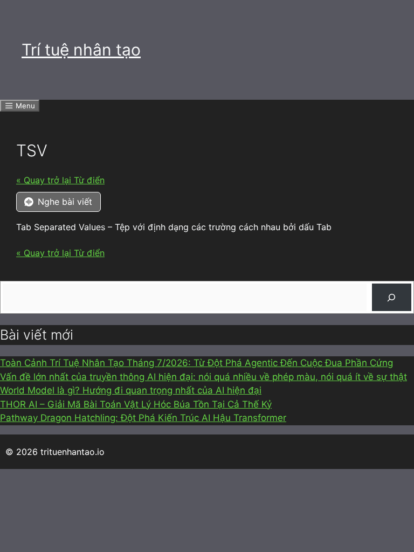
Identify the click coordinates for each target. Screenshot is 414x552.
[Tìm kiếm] (391, 297)
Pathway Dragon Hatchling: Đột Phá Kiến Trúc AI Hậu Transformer (143, 417)
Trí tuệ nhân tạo (81, 49)
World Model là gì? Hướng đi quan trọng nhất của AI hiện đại (130, 390)
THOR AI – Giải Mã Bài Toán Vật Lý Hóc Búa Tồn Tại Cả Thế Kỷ (136, 404)
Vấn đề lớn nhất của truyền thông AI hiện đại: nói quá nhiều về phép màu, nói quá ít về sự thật (203, 376)
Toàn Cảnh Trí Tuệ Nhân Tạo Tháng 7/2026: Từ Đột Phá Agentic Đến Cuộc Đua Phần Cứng (196, 362)
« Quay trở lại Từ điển (60, 180)
